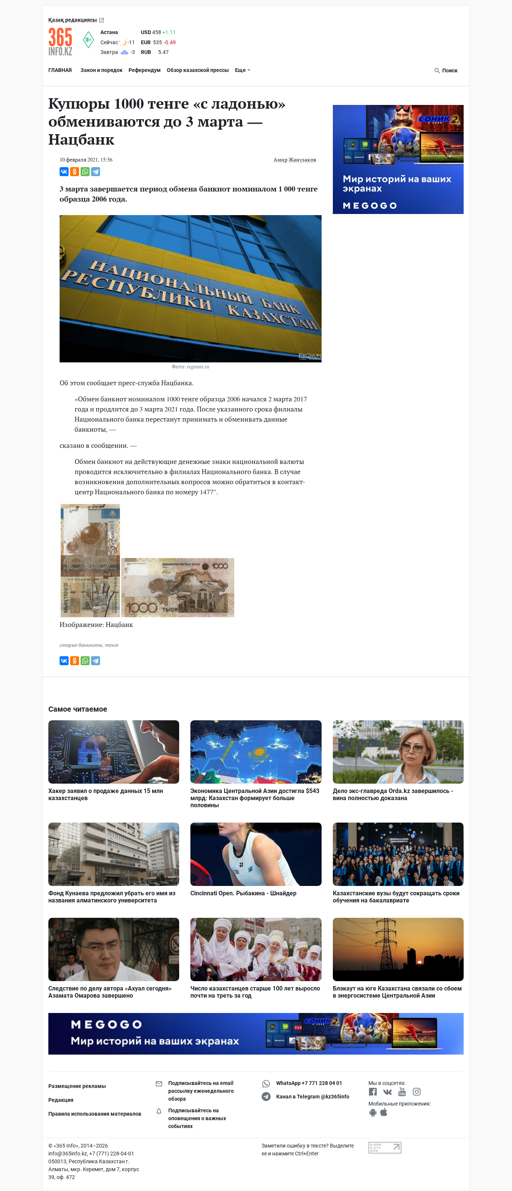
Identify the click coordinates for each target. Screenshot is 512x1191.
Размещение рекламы (77, 1086)
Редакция (60, 1100)
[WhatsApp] (85, 171)
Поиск (449, 70)
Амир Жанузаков (295, 159)
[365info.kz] (65, 41)
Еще (240, 70)
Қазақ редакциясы (72, 20)
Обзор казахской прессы (198, 70)
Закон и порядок (102, 70)
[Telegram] (95, 171)
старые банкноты (81, 644)
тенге (111, 644)
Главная (60, 70)
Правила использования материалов (94, 1114)
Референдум (145, 70)
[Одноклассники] (74, 171)
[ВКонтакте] (64, 171)
